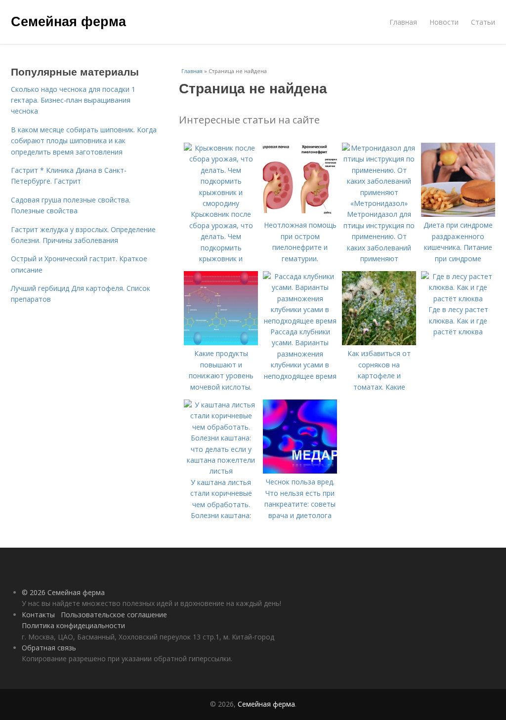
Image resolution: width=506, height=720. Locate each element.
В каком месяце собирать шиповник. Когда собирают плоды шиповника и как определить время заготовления (84, 141)
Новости (444, 22)
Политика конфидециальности (73, 625)
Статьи (483, 22)
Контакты (38, 614)
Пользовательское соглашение (114, 614)
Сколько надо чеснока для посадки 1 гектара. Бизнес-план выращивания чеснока (73, 100)
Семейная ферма (68, 20)
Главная (403, 22)
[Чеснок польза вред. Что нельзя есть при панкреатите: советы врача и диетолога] (300, 471)
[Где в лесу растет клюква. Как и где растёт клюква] (458, 298)
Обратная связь (49, 647)
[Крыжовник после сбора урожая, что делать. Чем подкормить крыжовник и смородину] (221, 203)
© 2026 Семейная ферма (63, 592)
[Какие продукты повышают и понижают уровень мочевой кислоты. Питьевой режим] (221, 342)
